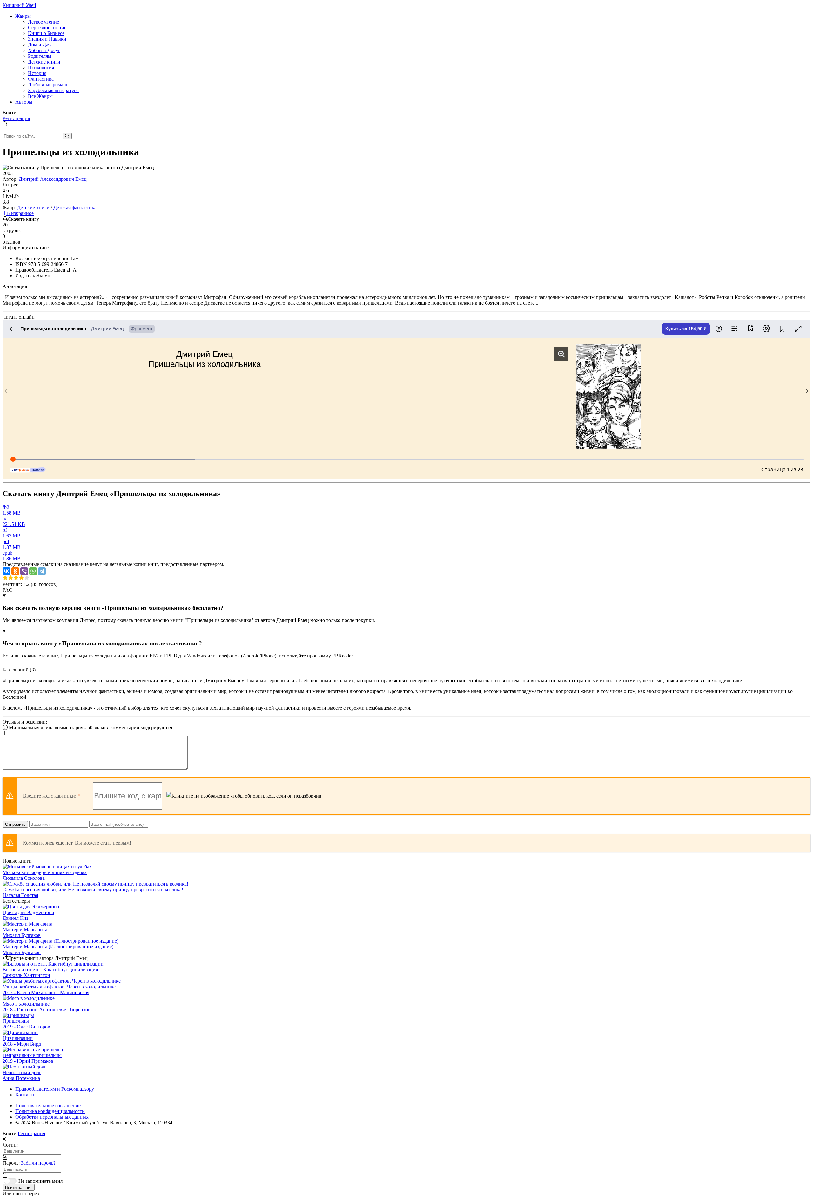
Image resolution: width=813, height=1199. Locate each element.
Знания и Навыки (47, 39)
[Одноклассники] (15, 571)
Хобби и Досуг (44, 50)
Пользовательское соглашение (48, 1105)
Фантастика (41, 79)
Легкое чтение (43, 21)
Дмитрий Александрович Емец (53, 179)
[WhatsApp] (33, 571)
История (37, 73)
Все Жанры (40, 96)
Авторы (23, 101)
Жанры (23, 16)
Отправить (15, 824)
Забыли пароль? (38, 1163)
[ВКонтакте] (6, 571)
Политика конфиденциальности (50, 1111)
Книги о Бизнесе (46, 33)
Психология (41, 67)
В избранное (20, 213)
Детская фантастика (75, 207)
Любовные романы (49, 84)
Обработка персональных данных (52, 1117)
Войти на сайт (18, 1187)
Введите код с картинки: (49, 795)
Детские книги (44, 61)
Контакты (26, 1094)
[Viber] (24, 571)
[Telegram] (42, 571)
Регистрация (16, 118)
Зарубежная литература (53, 90)
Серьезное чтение (47, 27)
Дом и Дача (40, 44)
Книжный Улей (19, 5)
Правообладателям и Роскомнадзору (54, 1089)
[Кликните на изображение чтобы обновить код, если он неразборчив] (243, 796)
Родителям (39, 56)
